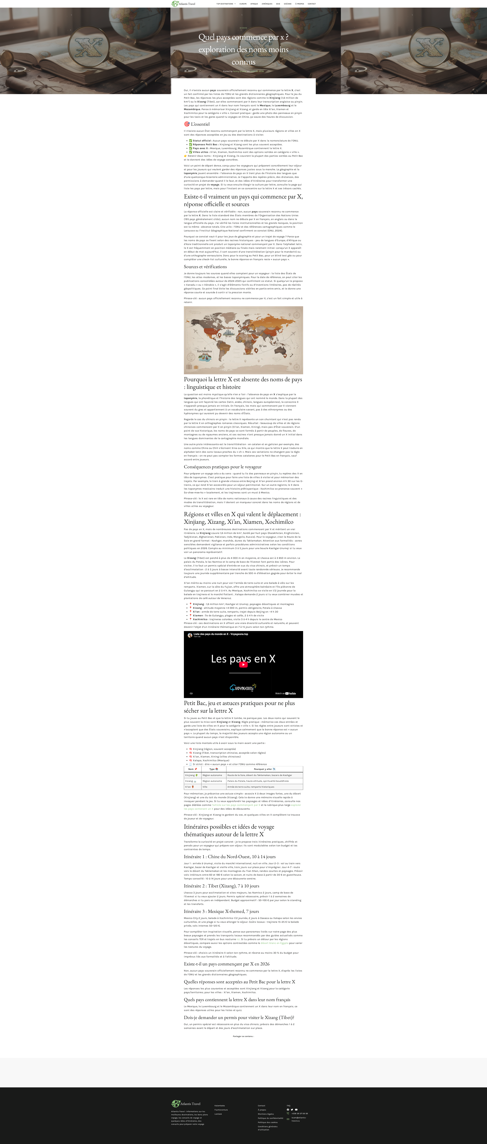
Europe (243, 4)
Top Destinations (224, 4)
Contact (312, 4)
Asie (278, 4)
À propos (299, 4)
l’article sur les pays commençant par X (236, 805)
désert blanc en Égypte (274, 943)
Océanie (288, 4)
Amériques (267, 4)
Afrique (254, 4)
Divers (243, 28)
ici (238, 939)
